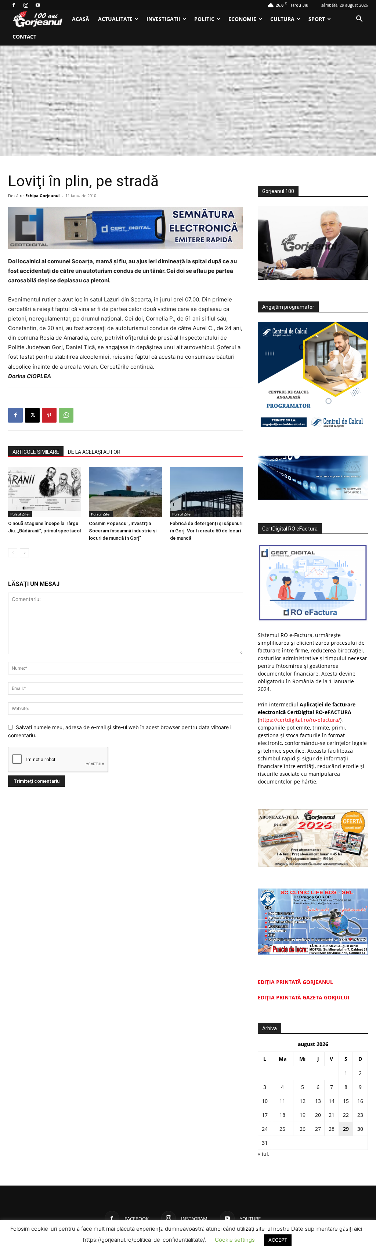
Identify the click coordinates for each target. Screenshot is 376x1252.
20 (318, 1114)
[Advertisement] (188, 100)
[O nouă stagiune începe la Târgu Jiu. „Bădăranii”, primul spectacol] (44, 492)
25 (282, 1128)
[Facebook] (13, 5)
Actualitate (115, 18)
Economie (242, 18)
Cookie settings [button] (235, 1239)
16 (360, 1100)
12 (303, 1100)
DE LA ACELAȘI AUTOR (94, 452)
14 (332, 1100)
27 (318, 1128)
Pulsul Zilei (20, 514)
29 (346, 1128)
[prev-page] (12, 552)
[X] (32, 415)
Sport (316, 18)
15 (346, 1100)
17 (265, 1114)
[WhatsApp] (66, 415)
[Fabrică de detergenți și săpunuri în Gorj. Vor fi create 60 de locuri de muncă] (206, 492)
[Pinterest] (49, 415)
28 (332, 1128)
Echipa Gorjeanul (42, 195)
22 (346, 1114)
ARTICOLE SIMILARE (35, 452)
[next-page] (24, 552)
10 (265, 1100)
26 (303, 1128)
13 (318, 1100)
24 (265, 1128)
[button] (359, 19)
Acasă (80, 18)
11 (282, 1100)
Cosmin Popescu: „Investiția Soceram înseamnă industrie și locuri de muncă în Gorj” (122, 531)
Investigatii (163, 18)
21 (332, 1114)
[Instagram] (25, 5)
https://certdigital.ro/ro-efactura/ (299, 719)
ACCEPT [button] (277, 1240)
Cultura (282, 18)
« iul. (264, 1153)
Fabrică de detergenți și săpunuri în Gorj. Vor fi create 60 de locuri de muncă (206, 531)
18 (282, 1114)
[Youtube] (37, 5)
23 (360, 1114)
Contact (24, 36)
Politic (204, 18)
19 (303, 1114)
